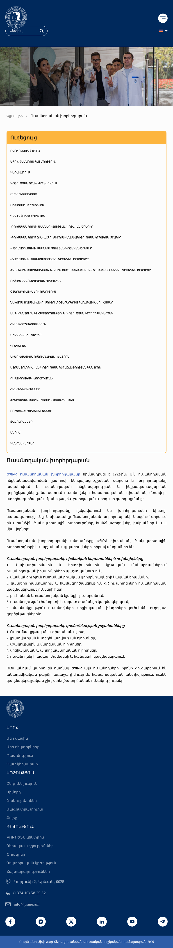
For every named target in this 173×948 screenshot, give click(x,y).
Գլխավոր (15, 116)
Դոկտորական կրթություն (31, 863)
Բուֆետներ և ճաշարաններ (31, 410)
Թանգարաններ (21, 421)
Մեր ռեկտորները (23, 747)
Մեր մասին (17, 738)
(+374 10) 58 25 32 (29, 893)
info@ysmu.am (26, 904)
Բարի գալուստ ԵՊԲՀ (25, 150)
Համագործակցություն (28, 324)
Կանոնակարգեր (22, 443)
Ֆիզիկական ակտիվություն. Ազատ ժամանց (42, 400)
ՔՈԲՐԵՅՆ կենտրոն (25, 837)
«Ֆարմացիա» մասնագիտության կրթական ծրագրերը (49, 259)
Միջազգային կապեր (25, 335)
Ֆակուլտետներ (22, 801)
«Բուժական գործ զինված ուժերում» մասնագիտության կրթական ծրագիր (65, 237)
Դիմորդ (14, 792)
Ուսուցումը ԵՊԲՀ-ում (27, 205)
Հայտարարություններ (28, 871)
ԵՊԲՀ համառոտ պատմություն (33, 161)
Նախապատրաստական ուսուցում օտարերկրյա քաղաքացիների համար (61, 302)
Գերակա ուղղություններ (30, 846)
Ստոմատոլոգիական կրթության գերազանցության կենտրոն (55, 367)
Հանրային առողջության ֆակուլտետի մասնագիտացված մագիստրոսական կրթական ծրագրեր (80, 270)
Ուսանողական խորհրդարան (31, 378)
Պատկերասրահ (22, 764)
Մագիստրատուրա (25, 809)
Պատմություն (20, 755)
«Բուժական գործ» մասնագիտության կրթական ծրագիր (51, 226)
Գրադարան (18, 345)
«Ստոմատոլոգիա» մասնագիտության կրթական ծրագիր (51, 248)
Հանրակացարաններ (25, 389)
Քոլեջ (12, 818)
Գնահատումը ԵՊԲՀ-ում (28, 215)
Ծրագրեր (16, 854)
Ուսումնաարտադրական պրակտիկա (35, 280)
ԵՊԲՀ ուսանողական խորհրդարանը (43, 474)
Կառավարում (20, 172)
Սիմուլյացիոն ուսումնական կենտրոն (39, 356)
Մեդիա (15, 432)
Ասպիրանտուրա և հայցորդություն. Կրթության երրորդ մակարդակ (61, 313)
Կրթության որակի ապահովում (33, 183)
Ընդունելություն (24, 194)
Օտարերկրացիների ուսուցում (33, 291)
